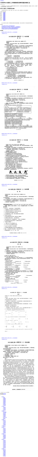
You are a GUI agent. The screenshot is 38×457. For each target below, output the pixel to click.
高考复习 (3, 439)
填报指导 (4, 426)
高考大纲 (4, 404)
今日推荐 (4, 405)
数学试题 (4, 436)
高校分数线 (4, 412)
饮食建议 (4, 454)
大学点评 (4, 409)
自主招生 (4, 415)
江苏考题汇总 (2, 0)
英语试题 (4, 435)
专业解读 (3, 419)
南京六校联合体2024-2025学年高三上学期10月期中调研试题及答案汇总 (11, 27)
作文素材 (4, 430)
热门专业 (4, 421)
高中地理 (4, 446)
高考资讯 (3, 396)
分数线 (4, 397)
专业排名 (4, 424)
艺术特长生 (4, 411)
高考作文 (3, 427)
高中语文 (4, 440)
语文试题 (4, 434)
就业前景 (4, 420)
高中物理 (4, 442)
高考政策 (4, 398)
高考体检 (4, 400)
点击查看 (4, 12)
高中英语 (4, 441)
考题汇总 (4, 438)
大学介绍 (3, 406)
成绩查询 (4, 401)
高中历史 (4, 445)
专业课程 (4, 425)
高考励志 (4, 451)
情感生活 (4, 453)
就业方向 (4, 423)
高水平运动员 (5, 417)
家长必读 (4, 450)
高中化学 (4, 443)
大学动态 (4, 408)
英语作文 (4, 431)
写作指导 (4, 432)
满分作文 (4, 428)
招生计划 (4, 413)
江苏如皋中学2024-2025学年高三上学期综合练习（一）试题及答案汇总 (11, 26)
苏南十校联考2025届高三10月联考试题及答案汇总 (8, 25)
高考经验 (4, 449)
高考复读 (4, 452)
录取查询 (4, 402)
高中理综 (4, 447)
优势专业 (4, 410)
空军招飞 (4, 416)
